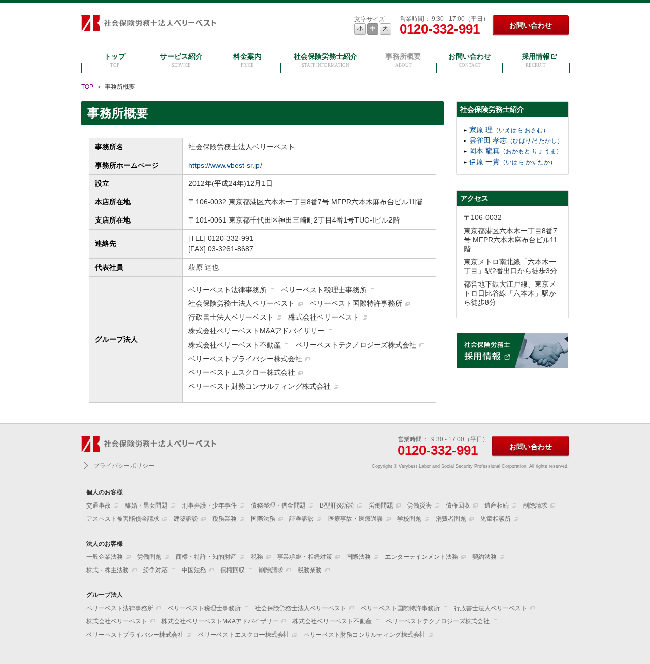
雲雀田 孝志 (516, 140)
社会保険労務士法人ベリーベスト (148, 25)
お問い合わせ (530, 25)
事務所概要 (403, 60)
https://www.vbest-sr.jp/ (225, 165)
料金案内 (247, 60)
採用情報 (536, 60)
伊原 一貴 (512, 161)
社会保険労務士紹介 (326, 60)
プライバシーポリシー (123, 465)
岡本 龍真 (515, 151)
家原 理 (509, 129)
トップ (114, 60)
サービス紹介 (181, 60)
